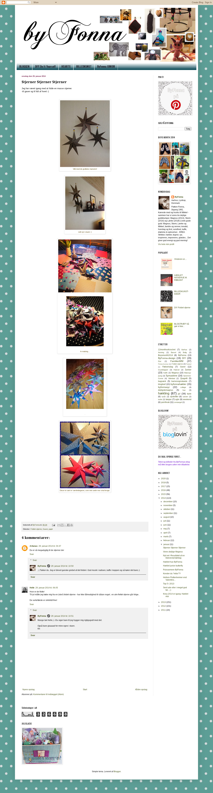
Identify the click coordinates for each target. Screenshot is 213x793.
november (168, 505)
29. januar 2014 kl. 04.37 (50, 546)
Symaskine (171, 375)
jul (179, 393)
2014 (163, 498)
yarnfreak (165, 402)
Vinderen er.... (180, 259)
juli (165, 521)
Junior (188, 369)
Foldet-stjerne (36, 529)
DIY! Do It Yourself (45, 66)
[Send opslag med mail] (53, 525)
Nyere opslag (28, 689)
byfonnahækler (178, 384)
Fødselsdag (167, 367)
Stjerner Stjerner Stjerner (174, 548)
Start (85, 689)
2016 (163, 490)
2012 (163, 606)
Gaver (45, 529)
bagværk (162, 381)
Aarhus (184, 350)
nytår (164, 397)
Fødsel (188, 364)
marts (166, 536)
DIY (184, 358)
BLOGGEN (24, 66)
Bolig (185, 352)
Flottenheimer (163, 364)
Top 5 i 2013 (168, 584)
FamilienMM (176, 361)
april (165, 533)
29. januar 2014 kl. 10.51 (62, 616)
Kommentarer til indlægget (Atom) (48, 694)
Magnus (175, 373)
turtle (160, 399)
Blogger (117, 771)
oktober (167, 509)
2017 (163, 486)
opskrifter (174, 396)
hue (184, 390)
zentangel (178, 402)
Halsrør (177, 370)
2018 (163, 482)
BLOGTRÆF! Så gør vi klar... (181, 325)
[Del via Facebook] (68, 525)
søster (185, 397)
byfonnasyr (164, 387)
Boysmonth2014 (165, 355)
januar (166, 544)
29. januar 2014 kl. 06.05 (46, 588)
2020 (163, 478)
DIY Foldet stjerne (182, 307)
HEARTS (66, 66)
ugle (177, 399)
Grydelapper (163, 370)
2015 (163, 494)
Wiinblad (171, 378)
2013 (163, 602)
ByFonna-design (166, 358)
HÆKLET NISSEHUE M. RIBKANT (180, 277)
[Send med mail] (59, 525)
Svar (32, 554)
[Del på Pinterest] (71, 525)
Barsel (173, 352)
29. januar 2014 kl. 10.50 (62, 566)
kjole (189, 394)
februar (166, 540)
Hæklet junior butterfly (173, 566)
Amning (161, 352)
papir (51, 529)
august (166, 517)
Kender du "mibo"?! (172, 573)
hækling (163, 393)
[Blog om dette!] (62, 525)
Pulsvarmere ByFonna (173, 570)
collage (183, 387)
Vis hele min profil (166, 244)
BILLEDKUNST (84, 66)
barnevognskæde (179, 381)
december (168, 501)
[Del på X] (65, 525)
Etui (159, 361)
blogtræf (162, 384)
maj (165, 529)
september (168, 513)
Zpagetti (184, 378)
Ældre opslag (141, 689)
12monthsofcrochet (166, 349)
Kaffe (165, 373)
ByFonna (42, 566)
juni (165, 525)
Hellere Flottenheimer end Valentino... (175, 578)
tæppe (169, 399)
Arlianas (34, 546)
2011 (163, 610)
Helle (32, 588)
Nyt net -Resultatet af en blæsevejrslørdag (174, 556)
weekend (187, 399)
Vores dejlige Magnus (173, 552)
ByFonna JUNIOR (106, 66)
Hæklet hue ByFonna (172, 562)
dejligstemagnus (165, 390)
